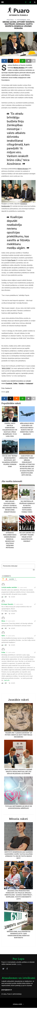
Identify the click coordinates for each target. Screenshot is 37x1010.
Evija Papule (11, 260)
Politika (10, 20)
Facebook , (9, 383)
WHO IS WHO (6, 368)
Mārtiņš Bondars (23, 169)
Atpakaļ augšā (17, 1004)
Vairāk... (19, 964)
